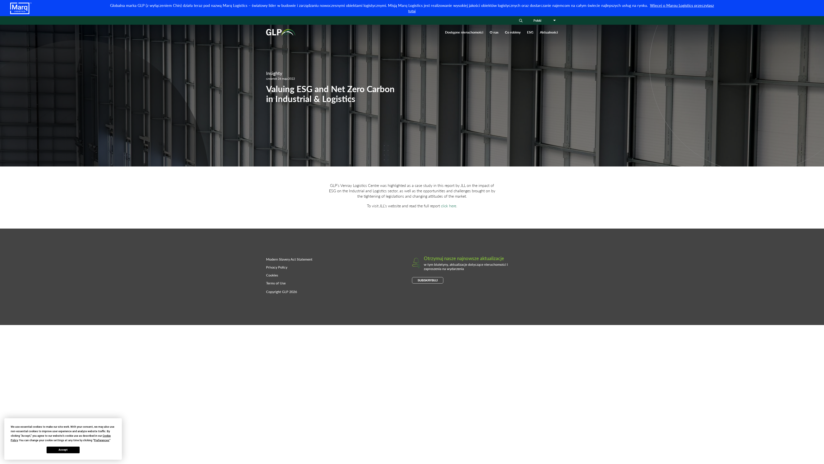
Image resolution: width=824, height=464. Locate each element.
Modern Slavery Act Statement (289, 259)
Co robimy (513, 32)
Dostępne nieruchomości (464, 32)
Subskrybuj (428, 280)
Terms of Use (276, 283)
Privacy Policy (276, 267)
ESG (530, 32)
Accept (63, 449)
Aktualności (549, 32)
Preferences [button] (101, 440)
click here (448, 205)
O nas (494, 32)
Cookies (272, 275)
